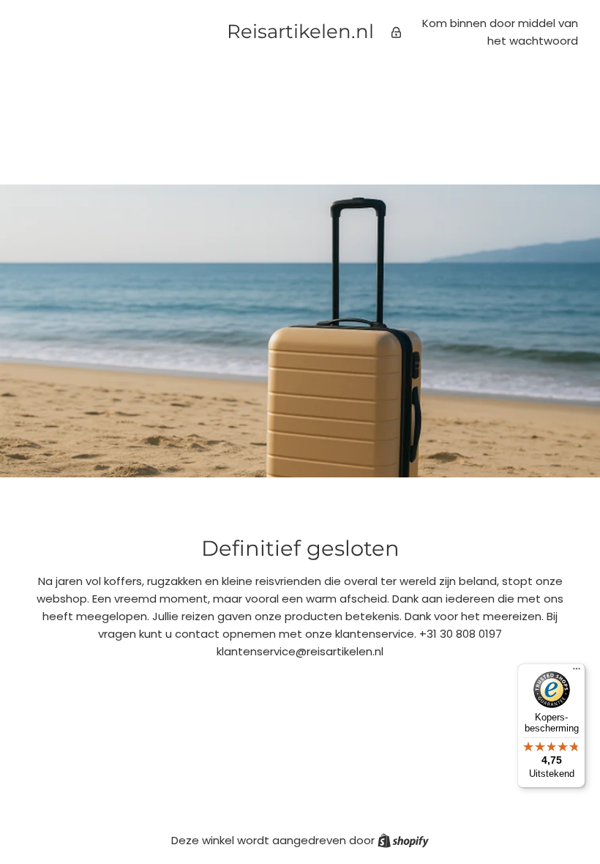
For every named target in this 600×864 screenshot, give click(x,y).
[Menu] (576, 672)
